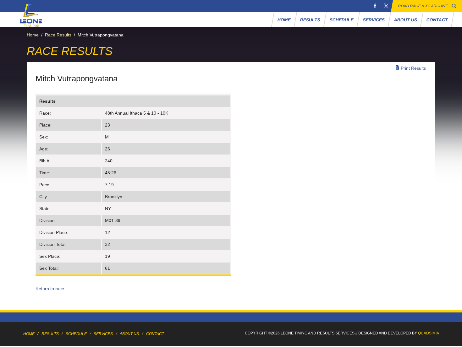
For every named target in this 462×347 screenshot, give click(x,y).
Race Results (58, 34)
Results (310, 19)
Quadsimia (428, 333)
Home (284, 19)
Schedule (341, 19)
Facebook (374, 5)
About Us (405, 19)
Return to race (50, 288)
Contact (437, 19)
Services (373, 19)
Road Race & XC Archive (423, 6)
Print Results (413, 68)
